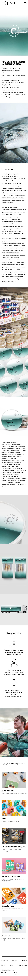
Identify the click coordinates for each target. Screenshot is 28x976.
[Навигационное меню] (25, 3)
